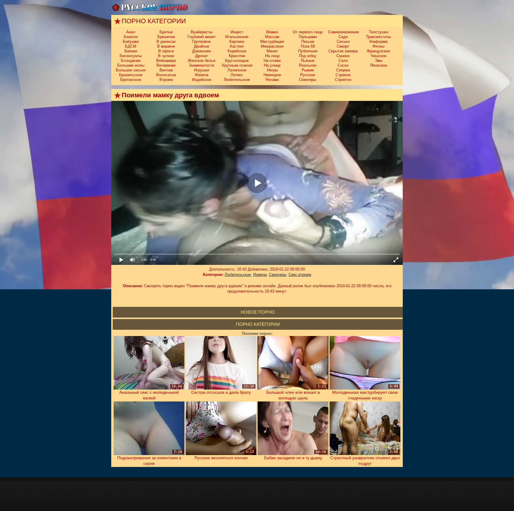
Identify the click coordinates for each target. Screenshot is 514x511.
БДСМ (130, 46)
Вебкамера (166, 60)
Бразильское (130, 75)
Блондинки (130, 60)
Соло (343, 60)
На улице (272, 65)
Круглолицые (237, 60)
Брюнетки (166, 37)
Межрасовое (272, 46)
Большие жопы (130, 65)
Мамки (272, 32)
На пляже (272, 60)
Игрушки (201, 70)
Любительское (237, 79)
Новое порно (258, 312)
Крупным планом (237, 65)
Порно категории (258, 324)
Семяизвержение (343, 32)
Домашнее (201, 51)
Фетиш (378, 46)
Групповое (201, 41)
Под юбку (307, 56)
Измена (201, 75)
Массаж (272, 37)
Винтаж (166, 70)
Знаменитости (201, 65)
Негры (272, 70)
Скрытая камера (343, 51)
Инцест (237, 32)
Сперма (343, 70)
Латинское (237, 70)
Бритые (166, 32)
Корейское (237, 51)
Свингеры (307, 79)
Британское (130, 79)
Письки (307, 41)
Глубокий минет (201, 37)
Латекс (237, 75)
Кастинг (237, 46)
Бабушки (131, 41)
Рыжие (308, 70)
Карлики (236, 41)
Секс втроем (300, 274)
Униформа (378, 41)
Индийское (201, 79)
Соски (343, 65)
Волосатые (166, 75)
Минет (272, 51)
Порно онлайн (150, 7)
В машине (166, 46)
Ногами (272, 79)
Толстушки (378, 32)
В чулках (166, 56)
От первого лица (307, 32)
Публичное (307, 51)
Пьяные (307, 60)
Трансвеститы (378, 37)
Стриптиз (343, 79)
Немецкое (272, 75)
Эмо (378, 60)
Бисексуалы (131, 56)
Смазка (343, 56)
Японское (378, 65)
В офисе (166, 51)
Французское (378, 51)
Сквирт (343, 46)
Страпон (343, 75)
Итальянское (236, 37)
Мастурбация (272, 41)
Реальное (307, 65)
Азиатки (130, 37)
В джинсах (166, 41)
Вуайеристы (201, 32)
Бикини (130, 51)
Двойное (201, 46)
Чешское (378, 56)
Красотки (237, 56)
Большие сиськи (130, 70)
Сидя (343, 37)
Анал (130, 32)
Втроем (166, 79)
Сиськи (343, 41)
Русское (307, 75)
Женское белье (201, 60)
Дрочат (201, 56)
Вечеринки (165, 65)
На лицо (272, 56)
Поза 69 (308, 46)
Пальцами (308, 37)
